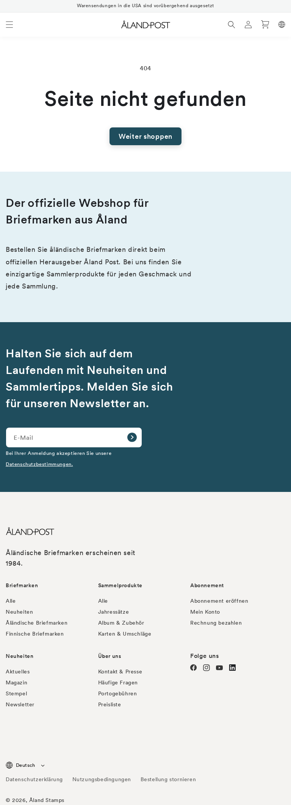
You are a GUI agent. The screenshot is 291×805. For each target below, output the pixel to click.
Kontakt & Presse (120, 672)
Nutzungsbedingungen (101, 779)
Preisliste (109, 704)
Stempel (16, 693)
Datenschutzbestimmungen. (39, 464)
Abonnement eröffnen (219, 601)
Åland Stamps (46, 800)
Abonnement (207, 585)
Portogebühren (117, 693)
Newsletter (20, 704)
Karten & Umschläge (125, 634)
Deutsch (25, 765)
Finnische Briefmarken (35, 634)
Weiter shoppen (145, 136)
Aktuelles (18, 672)
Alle (11, 601)
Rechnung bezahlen (216, 623)
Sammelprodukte (120, 585)
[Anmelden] (132, 437)
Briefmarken (22, 585)
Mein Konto (205, 612)
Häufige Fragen (118, 682)
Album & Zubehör (121, 623)
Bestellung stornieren (168, 779)
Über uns (110, 656)
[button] (9, 24)
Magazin (16, 682)
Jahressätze (113, 612)
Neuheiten (19, 612)
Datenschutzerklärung (34, 779)
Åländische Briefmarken (36, 623)
